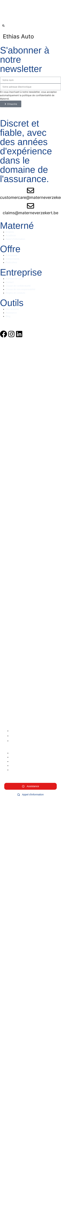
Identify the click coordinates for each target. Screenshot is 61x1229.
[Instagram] (11, 334)
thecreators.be (52, 323)
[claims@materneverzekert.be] (30, 205)
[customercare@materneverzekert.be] (30, 190)
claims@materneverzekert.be (30, 212)
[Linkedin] (19, 334)
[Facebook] (3, 334)
